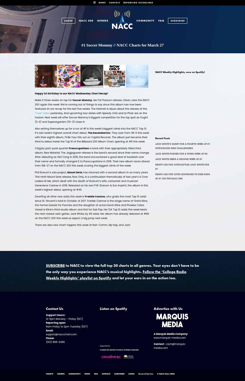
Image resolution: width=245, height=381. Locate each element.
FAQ (161, 21)
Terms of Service (145, 373)
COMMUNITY (145, 21)
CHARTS (49, 373)
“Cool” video (42, 113)
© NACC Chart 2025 (166, 373)
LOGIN (131, 373)
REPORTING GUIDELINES (138, 3)
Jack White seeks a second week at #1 (178, 159)
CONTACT (114, 3)
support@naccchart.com (61, 334)
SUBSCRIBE (119, 373)
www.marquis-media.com (170, 337)
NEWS (102, 3)
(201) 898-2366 (55, 342)
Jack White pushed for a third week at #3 (181, 153)
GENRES (102, 21)
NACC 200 (86, 21)
